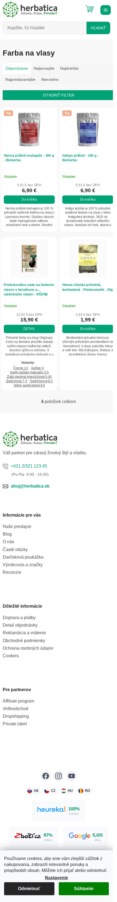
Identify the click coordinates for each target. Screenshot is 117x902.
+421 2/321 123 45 (29, 466)
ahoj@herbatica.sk (30, 486)
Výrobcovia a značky (23, 564)
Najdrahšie (69, 68)
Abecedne (50, 79)
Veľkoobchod (15, 708)
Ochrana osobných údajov (28, 648)
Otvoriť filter (58, 95)
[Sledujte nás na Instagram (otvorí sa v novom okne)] (58, 776)
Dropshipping (16, 716)
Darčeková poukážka (23, 557)
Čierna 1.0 (20, 368)
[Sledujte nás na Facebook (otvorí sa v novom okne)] (45, 776)
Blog (7, 534)
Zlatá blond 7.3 (16, 381)
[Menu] (104, 9)
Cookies (11, 655)
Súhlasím (83, 888)
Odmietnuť (29, 888)
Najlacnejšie (44, 68)
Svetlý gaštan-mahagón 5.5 (29, 372)
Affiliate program (18, 701)
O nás (8, 541)
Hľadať (98, 28)
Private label (15, 723)
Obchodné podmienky (24, 640)
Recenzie (12, 572)
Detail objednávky (20, 625)
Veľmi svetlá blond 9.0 (29, 385)
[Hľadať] (76, 6)
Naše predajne (17, 526)
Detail (29, 329)
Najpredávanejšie (20, 79)
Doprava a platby (19, 617)
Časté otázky (15, 549)
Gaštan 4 (37, 368)
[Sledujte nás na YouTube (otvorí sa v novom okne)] (71, 776)
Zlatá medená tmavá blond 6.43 (29, 377)
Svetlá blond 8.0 (41, 381)
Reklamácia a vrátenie (24, 632)
